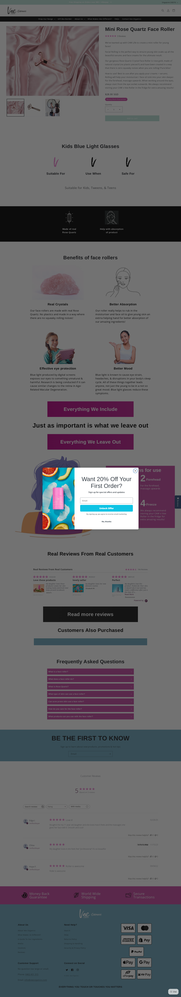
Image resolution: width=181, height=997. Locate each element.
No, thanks (106, 521)
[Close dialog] (135, 471)
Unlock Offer (106, 508)
